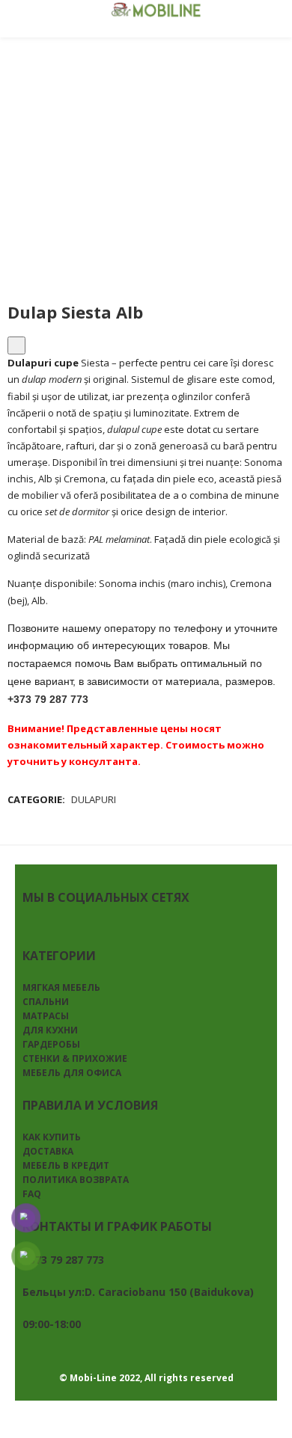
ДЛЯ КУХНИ (50, 1030)
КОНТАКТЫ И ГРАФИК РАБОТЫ (117, 1226)
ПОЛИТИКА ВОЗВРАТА (75, 1179)
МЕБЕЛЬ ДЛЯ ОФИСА (71, 1072)
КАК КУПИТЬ (51, 1137)
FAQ (31, 1193)
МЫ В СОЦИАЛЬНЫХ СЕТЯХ (105, 897)
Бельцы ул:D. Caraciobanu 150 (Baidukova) (138, 1292)
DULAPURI (93, 799)
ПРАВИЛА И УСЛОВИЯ (90, 1105)
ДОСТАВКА (47, 1151)
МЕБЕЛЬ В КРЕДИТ (65, 1165)
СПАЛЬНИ (45, 1001)
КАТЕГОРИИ (59, 955)
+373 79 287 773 (47, 699)
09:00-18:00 (51, 1324)
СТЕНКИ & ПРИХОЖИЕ (74, 1058)
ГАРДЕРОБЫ (51, 1044)
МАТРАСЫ (45, 1016)
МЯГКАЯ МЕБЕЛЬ (61, 987)
